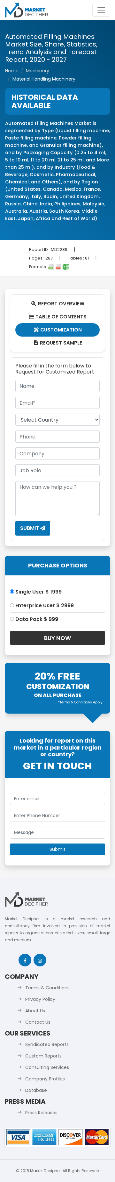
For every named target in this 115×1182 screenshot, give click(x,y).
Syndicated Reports (47, 1044)
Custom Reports (43, 1056)
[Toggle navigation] (101, 10)
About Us (35, 1011)
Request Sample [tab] (58, 342)
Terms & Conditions (47, 988)
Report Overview (57, 303)
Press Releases (41, 1112)
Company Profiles (45, 1079)
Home (12, 71)
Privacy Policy (40, 999)
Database (36, 1090)
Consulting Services (47, 1067)
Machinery (37, 71)
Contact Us (37, 1022)
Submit (30, 528)
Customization (58, 329)
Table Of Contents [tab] (58, 316)
